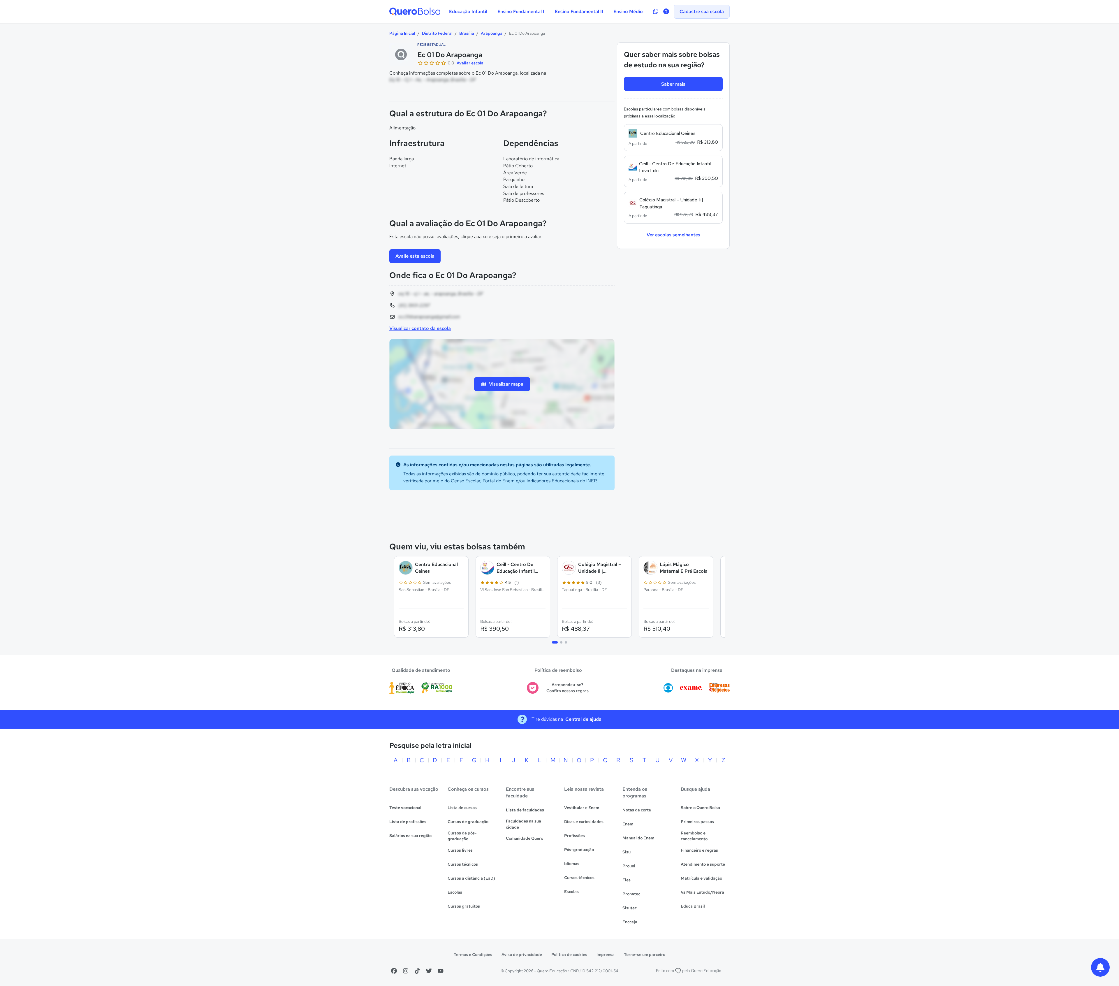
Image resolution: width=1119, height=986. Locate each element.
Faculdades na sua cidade (523, 824)
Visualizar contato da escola (420, 328)
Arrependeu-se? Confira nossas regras (567, 687)
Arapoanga (491, 33)
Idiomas (571, 863)
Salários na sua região (410, 835)
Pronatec (631, 894)
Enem (627, 824)
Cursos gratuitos (464, 906)
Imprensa (606, 954)
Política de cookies (569, 954)
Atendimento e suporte (703, 864)
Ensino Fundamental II (579, 11)
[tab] (555, 642)
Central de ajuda (583, 719)
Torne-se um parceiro (644, 954)
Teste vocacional (405, 807)
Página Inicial (402, 33)
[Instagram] (405, 971)
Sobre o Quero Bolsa (700, 807)
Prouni (628, 866)
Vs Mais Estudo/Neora (702, 892)
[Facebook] (394, 971)
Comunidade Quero (524, 838)
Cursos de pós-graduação (462, 836)
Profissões (574, 835)
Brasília (466, 33)
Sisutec (629, 908)
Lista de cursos (462, 807)
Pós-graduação (579, 849)
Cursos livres (460, 850)
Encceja (629, 922)
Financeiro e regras (699, 850)
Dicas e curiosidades (584, 821)
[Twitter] (429, 971)
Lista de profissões (407, 821)
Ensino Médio (628, 11)
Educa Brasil (693, 906)
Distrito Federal (437, 33)
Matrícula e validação (701, 878)
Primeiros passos (697, 821)
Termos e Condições (473, 954)
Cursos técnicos (463, 864)
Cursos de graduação (468, 821)
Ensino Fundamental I (520, 11)
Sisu (626, 852)
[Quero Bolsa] (414, 12)
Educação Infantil (468, 11)
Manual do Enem (638, 838)
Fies (626, 880)
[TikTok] (417, 971)
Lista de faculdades (525, 810)
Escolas (455, 892)
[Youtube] (440, 971)
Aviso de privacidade (522, 954)
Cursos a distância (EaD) (471, 878)
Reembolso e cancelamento (694, 836)
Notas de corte (636, 810)
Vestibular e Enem (581, 807)
